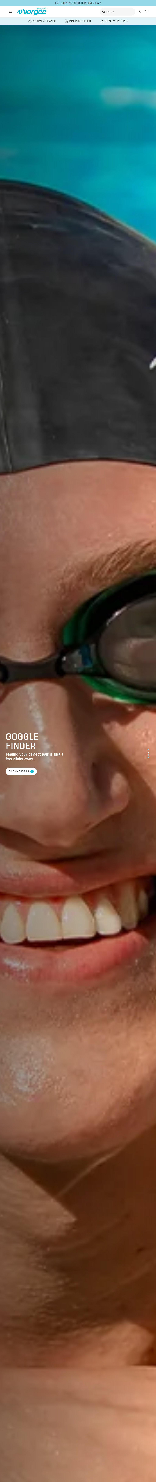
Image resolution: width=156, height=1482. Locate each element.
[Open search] (118, 12)
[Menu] (10, 12)
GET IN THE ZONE (20, 771)
